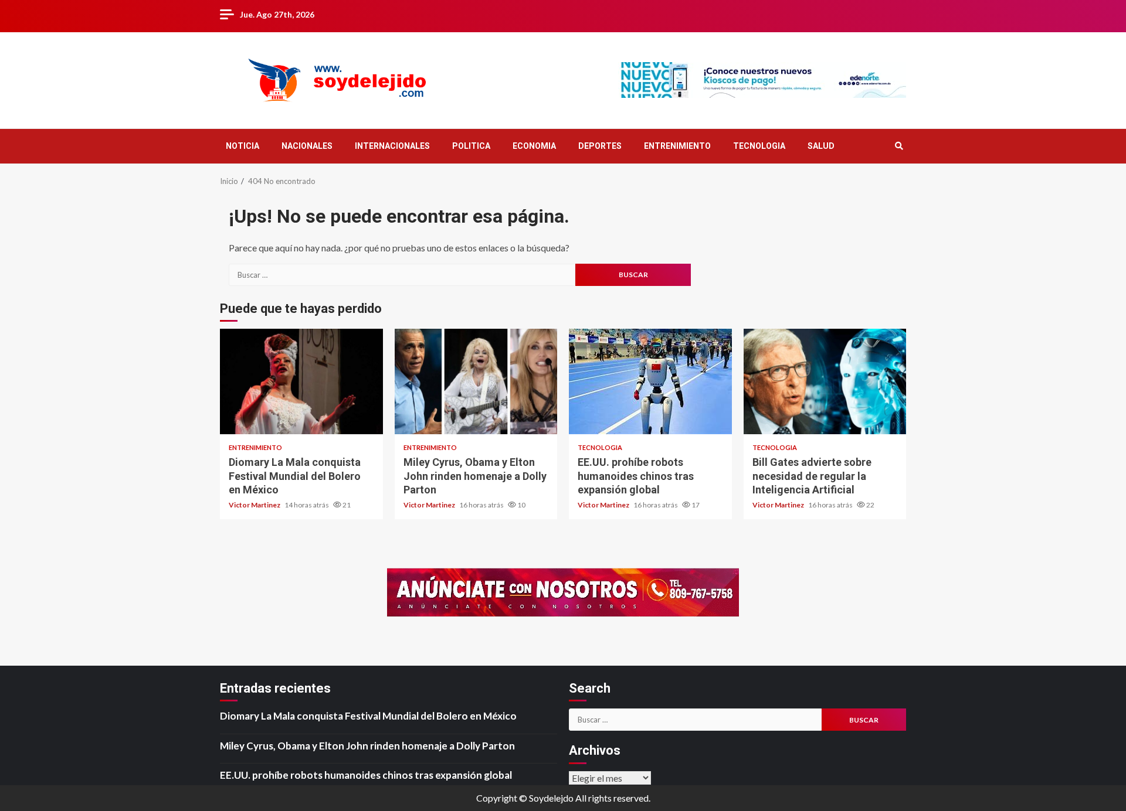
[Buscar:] (402, 275)
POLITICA (471, 146)
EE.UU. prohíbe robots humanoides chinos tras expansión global (650, 381)
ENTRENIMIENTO (677, 146)
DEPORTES (600, 146)
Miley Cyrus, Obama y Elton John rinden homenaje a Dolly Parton (476, 381)
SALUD (821, 146)
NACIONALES (307, 146)
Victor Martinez (255, 504)
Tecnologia (600, 447)
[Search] (898, 146)
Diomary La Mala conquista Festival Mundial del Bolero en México (301, 381)
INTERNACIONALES (392, 146)
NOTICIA (242, 146)
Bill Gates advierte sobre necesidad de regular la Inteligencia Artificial (825, 381)
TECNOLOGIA (759, 146)
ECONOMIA (534, 146)
